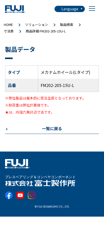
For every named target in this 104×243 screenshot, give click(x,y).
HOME (8, 24)
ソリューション (36, 24)
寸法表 (9, 31)
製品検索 (66, 24)
